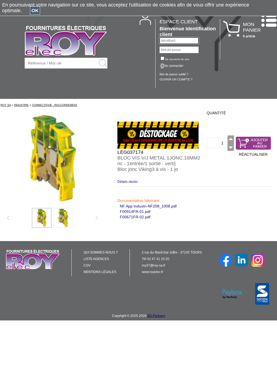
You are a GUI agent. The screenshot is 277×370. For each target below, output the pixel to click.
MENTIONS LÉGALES (100, 272)
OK (35, 10)
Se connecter (173, 66)
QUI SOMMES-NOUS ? (101, 252)
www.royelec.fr (152, 272)
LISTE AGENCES (96, 259)
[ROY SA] (66, 40)
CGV (87, 265)
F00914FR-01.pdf (135, 211)
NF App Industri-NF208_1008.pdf (148, 206)
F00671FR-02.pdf (135, 217)
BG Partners (156, 316)
